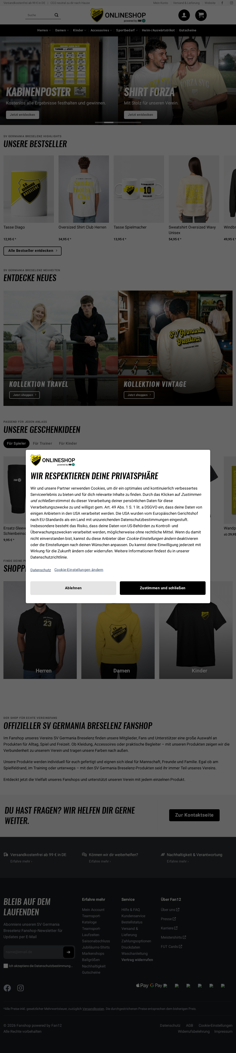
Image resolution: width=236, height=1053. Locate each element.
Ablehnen (73, 588)
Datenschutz (40, 570)
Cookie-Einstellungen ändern (78, 570)
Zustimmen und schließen (163, 588)
